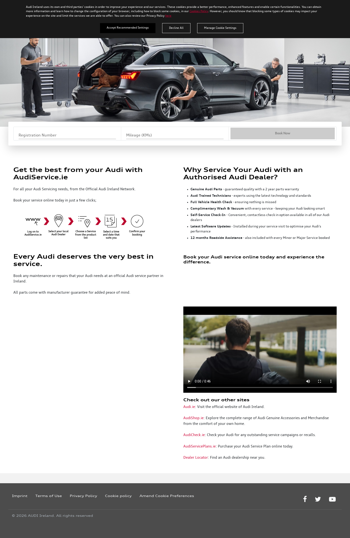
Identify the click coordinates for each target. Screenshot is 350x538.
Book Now (282, 133)
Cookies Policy (199, 11)
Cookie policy (118, 496)
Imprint (19, 496)
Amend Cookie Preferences (167, 496)
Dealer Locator (195, 458)
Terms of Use (48, 496)
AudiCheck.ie (194, 435)
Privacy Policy (83, 496)
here (168, 16)
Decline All (176, 28)
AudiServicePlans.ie (199, 446)
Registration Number (37, 135)
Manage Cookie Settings (220, 28)
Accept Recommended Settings (128, 27)
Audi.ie (189, 407)
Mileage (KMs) (139, 135)
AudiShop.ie (193, 418)
